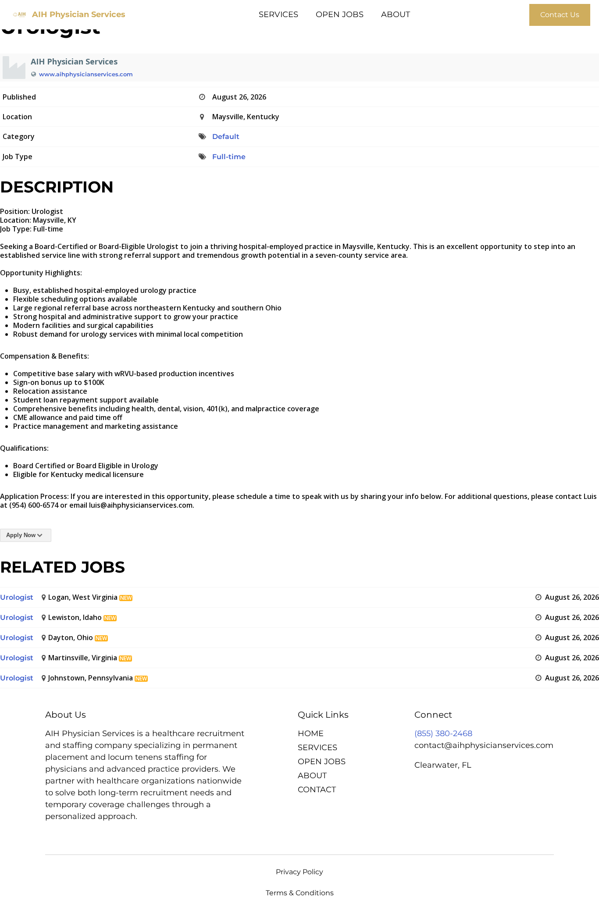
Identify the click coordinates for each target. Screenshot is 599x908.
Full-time (229, 157)
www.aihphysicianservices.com (86, 74)
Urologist (16, 597)
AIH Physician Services (78, 14)
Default (225, 136)
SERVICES (278, 14)
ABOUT (395, 14)
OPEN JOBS (340, 14)
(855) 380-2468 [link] (443, 733)
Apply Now (21, 535)
